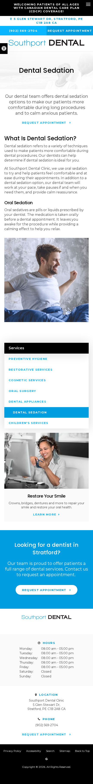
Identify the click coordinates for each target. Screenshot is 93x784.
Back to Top (82, 750)
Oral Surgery (22, 391)
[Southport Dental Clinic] (46, 43)
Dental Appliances (27, 401)
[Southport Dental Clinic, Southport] (46, 622)
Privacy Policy (12, 750)
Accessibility (33, 750)
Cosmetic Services (27, 380)
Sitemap (64, 750)
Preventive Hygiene (28, 358)
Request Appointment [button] (70, 30)
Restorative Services (31, 369)
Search (50, 750)
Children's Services (28, 423)
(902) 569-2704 (46, 725)
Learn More (44, 514)
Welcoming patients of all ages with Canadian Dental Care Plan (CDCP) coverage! (46, 8)
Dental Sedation (30, 412)
